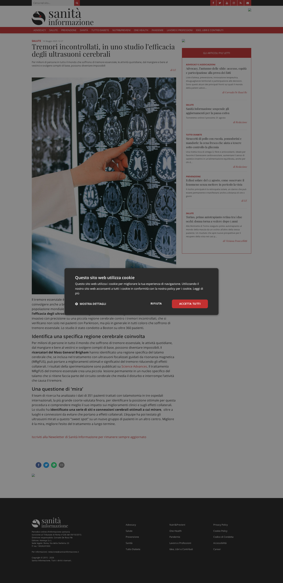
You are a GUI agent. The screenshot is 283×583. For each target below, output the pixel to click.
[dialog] (141, 291)
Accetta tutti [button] (190, 303)
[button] (90, 304)
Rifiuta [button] (156, 303)
